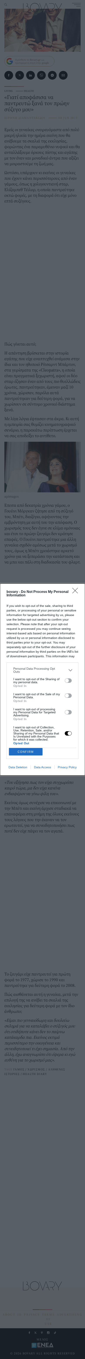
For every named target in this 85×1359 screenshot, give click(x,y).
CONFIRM (26, 751)
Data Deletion (17, 767)
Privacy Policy (67, 767)
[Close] (76, 592)
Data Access (42, 767)
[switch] (68, 680)
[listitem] (42, 670)
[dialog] (42, 679)
